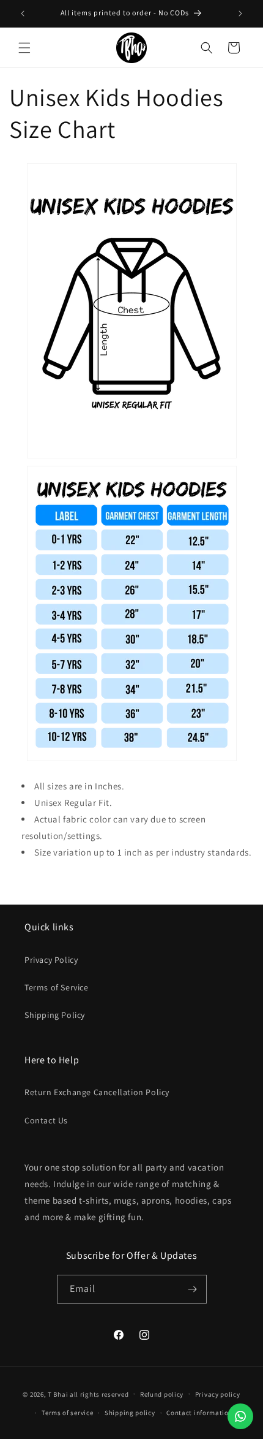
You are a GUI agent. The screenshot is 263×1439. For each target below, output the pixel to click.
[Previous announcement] (22, 13)
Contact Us (46, 1120)
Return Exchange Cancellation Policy (96, 1092)
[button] (24, 47)
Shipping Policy (54, 1014)
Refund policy (161, 1394)
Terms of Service (56, 987)
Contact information (199, 1412)
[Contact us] (240, 1416)
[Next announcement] (240, 13)
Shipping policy (130, 1412)
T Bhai (58, 1393)
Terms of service (67, 1412)
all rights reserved (99, 1393)
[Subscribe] (192, 1289)
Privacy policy (217, 1394)
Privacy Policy (51, 959)
